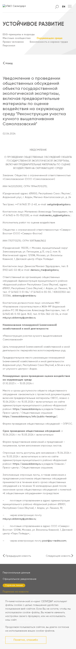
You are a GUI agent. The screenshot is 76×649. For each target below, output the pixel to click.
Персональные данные (16, 572)
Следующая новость (58, 556)
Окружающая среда (49, 38)
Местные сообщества (17, 38)
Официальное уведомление (19, 579)
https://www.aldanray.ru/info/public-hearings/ (30, 416)
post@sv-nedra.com (54, 541)
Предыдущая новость (18, 556)
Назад (9, 63)
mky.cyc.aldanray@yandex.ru (19, 318)
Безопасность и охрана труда (49, 42)
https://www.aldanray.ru (27, 409)
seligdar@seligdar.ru (59, 204)
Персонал (9, 45)
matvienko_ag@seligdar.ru (54, 215)
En (63, 6)
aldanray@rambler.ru (24, 296)
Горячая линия (14, 585)
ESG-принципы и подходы (19, 34)
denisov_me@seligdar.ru (44, 270)
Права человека (13, 42)
